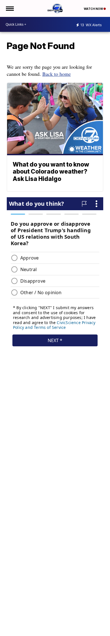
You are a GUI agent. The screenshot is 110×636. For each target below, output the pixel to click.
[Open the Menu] (9, 8)
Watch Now (94, 8)
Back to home (56, 73)
